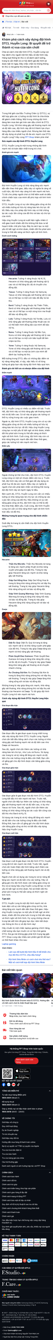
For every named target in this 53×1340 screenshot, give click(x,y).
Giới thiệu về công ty (10, 1122)
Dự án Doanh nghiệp (10, 1130)
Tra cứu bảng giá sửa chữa (13, 1158)
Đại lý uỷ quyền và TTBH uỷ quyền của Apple (20, 1146)
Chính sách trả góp (9, 1184)
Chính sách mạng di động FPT (14, 1196)
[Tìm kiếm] (49, 10)
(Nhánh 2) (11, 1105)
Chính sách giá (8, 1216)
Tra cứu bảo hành (9, 1154)
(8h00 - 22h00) (13, 1112)
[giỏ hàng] (48, 3)
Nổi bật (8, 28)
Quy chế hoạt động (10, 1126)
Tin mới (16, 28)
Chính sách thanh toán (11, 1212)
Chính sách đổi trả (9, 1180)
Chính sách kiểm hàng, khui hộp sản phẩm (19, 1188)
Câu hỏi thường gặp (10, 1162)
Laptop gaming (9, 944)
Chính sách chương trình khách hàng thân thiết (20, 1208)
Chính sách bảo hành (10, 1176)
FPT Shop (29, 137)
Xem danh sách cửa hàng (24, 1060)
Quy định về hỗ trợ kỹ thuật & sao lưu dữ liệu (20, 1204)
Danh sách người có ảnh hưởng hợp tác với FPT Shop (23, 1166)
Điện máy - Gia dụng (30, 28)
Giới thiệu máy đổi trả (10, 1138)
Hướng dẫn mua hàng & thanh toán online (18, 1142)
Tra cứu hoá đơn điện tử (11, 1150)
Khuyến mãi (46, 28)
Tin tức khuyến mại (9, 1134)
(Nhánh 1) (10, 1098)
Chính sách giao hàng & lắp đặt (14, 1192)
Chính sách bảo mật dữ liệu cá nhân (16, 1200)
